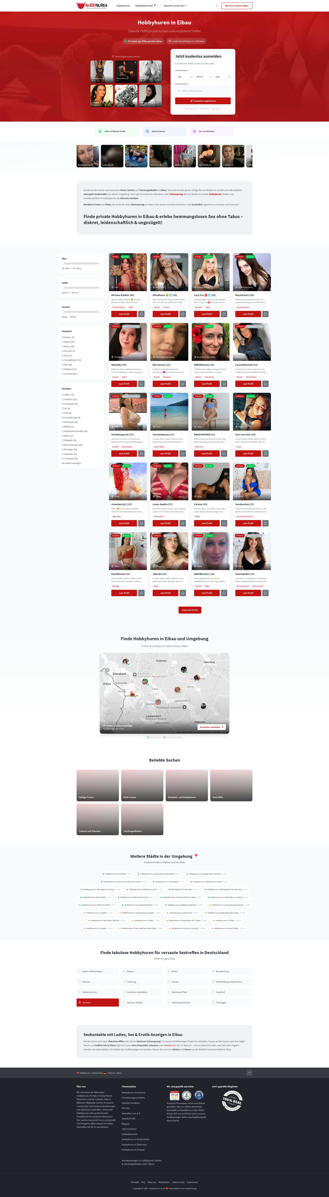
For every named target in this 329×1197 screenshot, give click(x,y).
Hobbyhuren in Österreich (134, 1144)
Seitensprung (176, 194)
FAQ (143, 1182)
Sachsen (111, 1073)
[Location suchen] (217, 6)
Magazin (126, 1123)
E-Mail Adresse (181, 84)
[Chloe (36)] (158, 702)
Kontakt (135, 1182)
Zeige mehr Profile (190, 610)
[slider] (63, 263)
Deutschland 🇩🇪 (99, 1073)
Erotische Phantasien (177, 1103)
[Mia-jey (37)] (183, 669)
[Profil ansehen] (183, 453)
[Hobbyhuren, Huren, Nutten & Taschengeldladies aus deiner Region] (92, 5)
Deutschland (105, 1095)
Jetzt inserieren (129, 1128)
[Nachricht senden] (141, 314)
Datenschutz (178, 1182)
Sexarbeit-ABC (129, 1118)
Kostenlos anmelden (210, 727)
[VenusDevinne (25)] (203, 706)
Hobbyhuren (123, 5)
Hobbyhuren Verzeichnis (133, 1092)
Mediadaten (164, 1182)
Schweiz (99, 1099)
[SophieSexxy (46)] (125, 661)
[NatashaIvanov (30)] (196, 677)
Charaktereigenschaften (133, 1097)
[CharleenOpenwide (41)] (132, 693)
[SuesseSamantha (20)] (145, 681)
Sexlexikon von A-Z (131, 1113)
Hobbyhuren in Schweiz (133, 1149)
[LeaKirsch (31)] (177, 689)
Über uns (151, 1182)
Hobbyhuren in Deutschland (135, 1139)
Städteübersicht (129, 1134)
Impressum (192, 1182)
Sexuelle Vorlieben (131, 1102)
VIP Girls (126, 1108)
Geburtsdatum (181, 70)
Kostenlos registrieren (205, 100)
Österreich (82, 1099)
